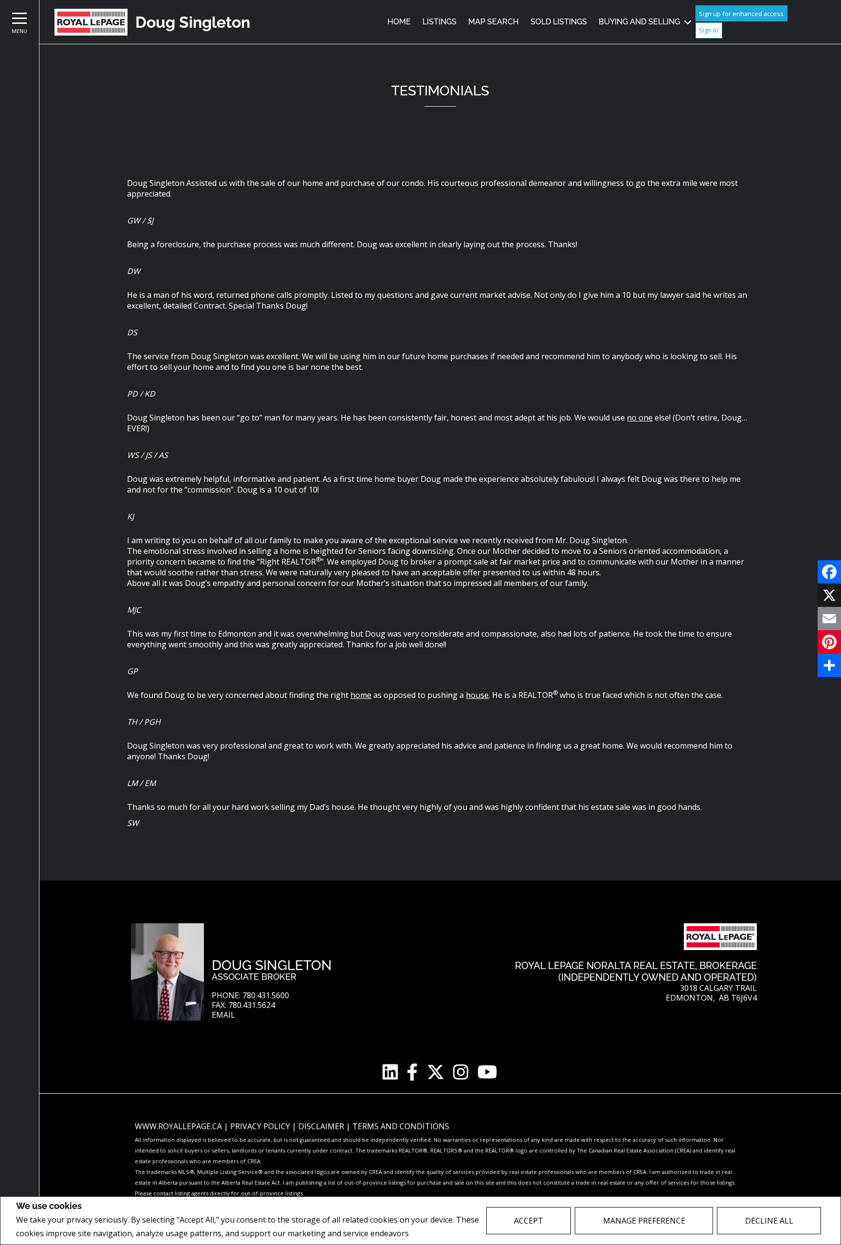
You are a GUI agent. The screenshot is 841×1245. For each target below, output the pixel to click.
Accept (528, 1220)
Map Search (493, 21)
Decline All (769, 1220)
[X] (829, 595)
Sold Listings (558, 21)
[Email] (829, 618)
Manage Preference (644, 1220)
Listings (439, 21)
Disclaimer (322, 1126)
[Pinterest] (829, 642)
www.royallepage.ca (178, 1126)
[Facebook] (829, 572)
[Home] (91, 22)
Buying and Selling (639, 21)
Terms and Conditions (400, 1126)
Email (223, 1015)
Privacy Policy (437, 1233)
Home (399, 21)
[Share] (829, 665)
